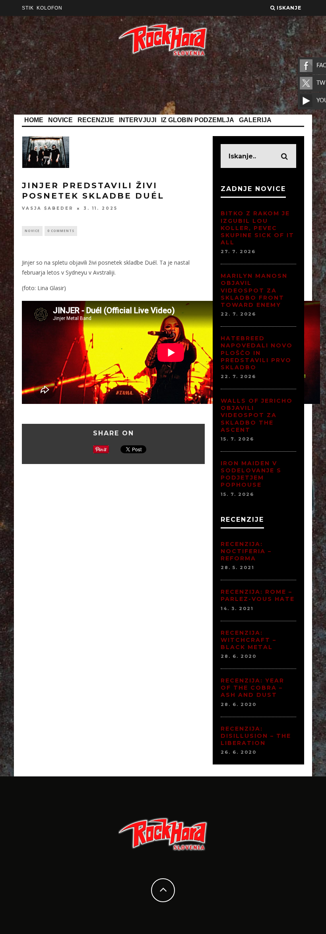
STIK (28, 8)
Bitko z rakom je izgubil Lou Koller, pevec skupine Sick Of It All (257, 228)
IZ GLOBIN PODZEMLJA (197, 120)
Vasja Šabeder (48, 208)
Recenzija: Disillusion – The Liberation (256, 736)
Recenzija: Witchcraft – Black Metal (248, 640)
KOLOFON (49, 8)
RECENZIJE (96, 120)
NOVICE (60, 120)
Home (33, 120)
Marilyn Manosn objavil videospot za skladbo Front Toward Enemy (254, 290)
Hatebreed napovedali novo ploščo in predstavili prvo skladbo (257, 353)
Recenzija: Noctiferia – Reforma (246, 551)
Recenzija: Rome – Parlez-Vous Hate (258, 595)
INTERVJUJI (137, 120)
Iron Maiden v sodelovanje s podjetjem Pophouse (251, 474)
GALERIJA (255, 120)
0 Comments (60, 230)
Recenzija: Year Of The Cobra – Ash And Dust (252, 687)
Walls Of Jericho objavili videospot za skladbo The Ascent (257, 415)
